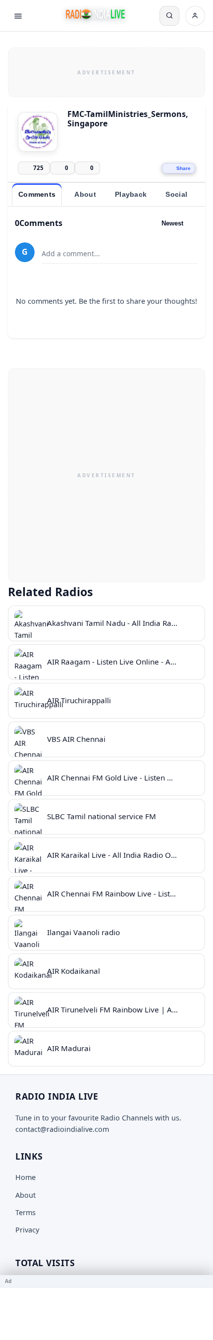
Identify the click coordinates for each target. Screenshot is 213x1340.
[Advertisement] (106, 71)
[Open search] (169, 16)
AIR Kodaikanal (73, 971)
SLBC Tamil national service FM (101, 816)
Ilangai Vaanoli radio (83, 932)
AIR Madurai (69, 1048)
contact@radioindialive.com (62, 1129)
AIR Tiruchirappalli (79, 700)
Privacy (27, 1229)
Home (25, 1177)
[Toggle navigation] (18, 16)
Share (183, 168)
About (25, 1195)
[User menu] (195, 16)
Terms (25, 1212)
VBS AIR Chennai (76, 739)
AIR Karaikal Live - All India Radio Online (117, 855)
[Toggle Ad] (201, 1281)
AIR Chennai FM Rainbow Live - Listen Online (125, 893)
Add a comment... (71, 253)
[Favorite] (191, 623)
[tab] (37, 195)
